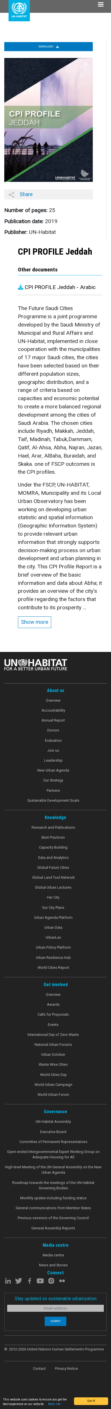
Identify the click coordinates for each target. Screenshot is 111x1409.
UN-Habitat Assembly (53, 1121)
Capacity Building (53, 847)
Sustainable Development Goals (53, 800)
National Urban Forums (53, 1044)
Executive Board (53, 1132)
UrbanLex (53, 937)
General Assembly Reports (53, 1228)
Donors (53, 730)
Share (25, 194)
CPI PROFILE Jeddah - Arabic (59, 287)
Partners (53, 790)
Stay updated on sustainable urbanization (55, 1298)
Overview (53, 700)
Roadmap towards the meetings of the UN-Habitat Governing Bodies (53, 1185)
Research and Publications (53, 827)
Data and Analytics (53, 857)
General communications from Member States (53, 1208)
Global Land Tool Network (53, 877)
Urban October (53, 1054)
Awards (53, 1004)
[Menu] (100, 5)
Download (46, 46)
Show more (34, 622)
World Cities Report (53, 967)
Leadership (53, 760)
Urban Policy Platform (53, 947)
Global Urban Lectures (53, 887)
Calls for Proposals (53, 1014)
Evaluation (53, 740)
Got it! (91, 1400)
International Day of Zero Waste (53, 1034)
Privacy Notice (66, 1368)
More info (54, 1404)
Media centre (53, 1255)
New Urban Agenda (53, 770)
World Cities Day (53, 1075)
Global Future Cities (53, 867)
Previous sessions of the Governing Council (53, 1218)
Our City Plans (53, 907)
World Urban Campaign (53, 1084)
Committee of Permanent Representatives (53, 1142)
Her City (53, 897)
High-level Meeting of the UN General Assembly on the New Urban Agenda (53, 1170)
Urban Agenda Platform (53, 917)
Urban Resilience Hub (53, 957)
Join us (53, 750)
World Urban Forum (53, 1094)
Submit (55, 1321)
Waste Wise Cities (53, 1064)
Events (53, 1025)
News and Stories (53, 1265)
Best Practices (53, 837)
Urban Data (53, 927)
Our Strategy (53, 780)
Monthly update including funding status (53, 1198)
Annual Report (53, 720)
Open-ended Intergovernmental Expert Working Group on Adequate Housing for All (53, 1154)
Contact (39, 1368)
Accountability (53, 710)
